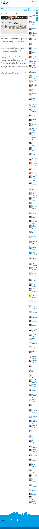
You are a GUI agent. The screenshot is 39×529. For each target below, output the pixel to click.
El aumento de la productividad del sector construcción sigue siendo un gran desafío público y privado (34, 390)
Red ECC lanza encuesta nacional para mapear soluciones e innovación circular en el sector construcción (34, 138)
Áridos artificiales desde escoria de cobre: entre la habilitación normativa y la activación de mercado (34, 77)
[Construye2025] (5, 2)
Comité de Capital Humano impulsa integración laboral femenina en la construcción (34, 325)
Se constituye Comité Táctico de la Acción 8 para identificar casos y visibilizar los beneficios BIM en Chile (34, 485)
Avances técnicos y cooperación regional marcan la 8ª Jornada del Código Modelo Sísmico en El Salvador (34, 253)
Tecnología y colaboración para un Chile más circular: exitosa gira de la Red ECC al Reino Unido (34, 460)
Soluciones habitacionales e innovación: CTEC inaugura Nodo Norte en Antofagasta (34, 442)
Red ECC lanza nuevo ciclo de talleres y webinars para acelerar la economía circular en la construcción (34, 44)
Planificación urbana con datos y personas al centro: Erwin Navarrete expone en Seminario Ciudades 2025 (34, 301)
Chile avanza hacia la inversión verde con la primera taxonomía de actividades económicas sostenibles (34, 437)
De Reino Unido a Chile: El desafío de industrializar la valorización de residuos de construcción (34, 232)
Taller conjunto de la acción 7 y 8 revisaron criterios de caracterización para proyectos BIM (34, 371)
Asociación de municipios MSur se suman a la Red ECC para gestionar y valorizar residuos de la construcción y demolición (34, 290)
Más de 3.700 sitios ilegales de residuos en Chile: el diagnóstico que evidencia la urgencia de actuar (34, 86)
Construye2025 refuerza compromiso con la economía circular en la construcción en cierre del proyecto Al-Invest (34, 450)
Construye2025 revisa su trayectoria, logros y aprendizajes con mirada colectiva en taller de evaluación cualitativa (34, 361)
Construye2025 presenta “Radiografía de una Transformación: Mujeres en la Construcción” (34, 29)
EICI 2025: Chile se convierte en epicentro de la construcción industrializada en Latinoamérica (34, 376)
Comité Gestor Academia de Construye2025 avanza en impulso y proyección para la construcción (34, 285)
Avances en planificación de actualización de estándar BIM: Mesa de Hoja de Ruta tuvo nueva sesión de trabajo (34, 199)
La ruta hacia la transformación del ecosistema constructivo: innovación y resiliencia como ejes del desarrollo (34, 57)
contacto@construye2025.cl (32, 519)
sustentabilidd (3, 36)
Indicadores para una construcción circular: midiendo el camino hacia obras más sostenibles (34, 237)
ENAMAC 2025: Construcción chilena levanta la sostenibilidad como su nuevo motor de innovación (34, 280)
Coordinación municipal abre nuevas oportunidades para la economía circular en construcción (34, 72)
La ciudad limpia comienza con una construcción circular (34, 494)
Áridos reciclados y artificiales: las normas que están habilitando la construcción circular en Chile (34, 95)
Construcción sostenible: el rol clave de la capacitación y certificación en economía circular (34, 426)
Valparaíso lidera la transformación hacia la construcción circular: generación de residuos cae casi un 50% (34, 134)
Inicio (28, 1)
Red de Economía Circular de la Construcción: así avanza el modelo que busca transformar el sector (34, 498)
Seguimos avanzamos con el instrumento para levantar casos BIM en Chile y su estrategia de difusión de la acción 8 (34, 385)
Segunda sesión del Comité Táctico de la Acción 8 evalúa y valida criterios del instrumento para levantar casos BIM (34, 455)
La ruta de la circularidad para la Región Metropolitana (34, 203)
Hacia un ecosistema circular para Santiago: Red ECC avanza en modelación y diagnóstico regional (34, 189)
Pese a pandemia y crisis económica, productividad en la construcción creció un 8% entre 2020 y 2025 (34, 194)
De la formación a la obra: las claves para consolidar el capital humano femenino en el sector (34, 115)
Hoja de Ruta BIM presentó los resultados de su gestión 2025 (34, 173)
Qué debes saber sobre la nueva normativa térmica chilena (34, 343)
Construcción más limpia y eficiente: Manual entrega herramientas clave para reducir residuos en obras (34, 347)
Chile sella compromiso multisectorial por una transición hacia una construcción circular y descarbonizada (34, 366)
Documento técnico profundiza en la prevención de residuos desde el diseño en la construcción (34, 400)
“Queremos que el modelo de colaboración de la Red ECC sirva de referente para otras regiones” (34, 125)
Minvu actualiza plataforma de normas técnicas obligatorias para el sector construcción (34, 39)
